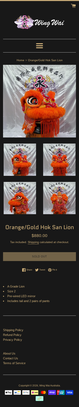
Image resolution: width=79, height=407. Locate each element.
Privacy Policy (12, 339)
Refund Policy (12, 335)
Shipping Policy (13, 330)
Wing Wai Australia (49, 385)
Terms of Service (14, 363)
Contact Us (10, 358)
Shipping (33, 242)
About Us (9, 353)
